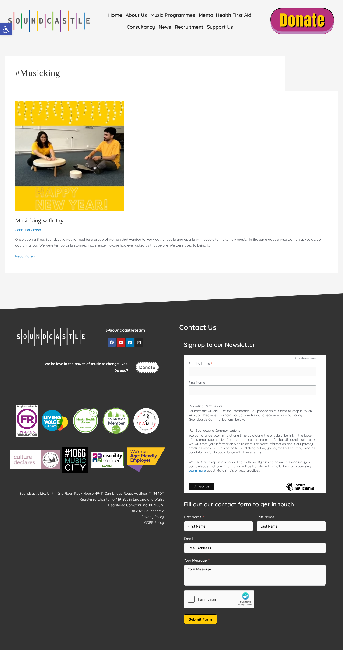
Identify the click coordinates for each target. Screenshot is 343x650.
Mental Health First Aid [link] (225, 15)
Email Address (200, 363)
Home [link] (115, 15)
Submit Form (200, 619)
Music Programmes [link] (172, 15)
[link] (6, 29)
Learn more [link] (197, 470)
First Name (197, 382)
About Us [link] (136, 15)
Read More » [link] (25, 256)
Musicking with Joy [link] (39, 220)
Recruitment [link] (189, 27)
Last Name (265, 517)
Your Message (195, 560)
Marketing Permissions (206, 406)
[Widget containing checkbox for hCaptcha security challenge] (219, 599)
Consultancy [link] (141, 27)
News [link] (165, 27)
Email (188, 538)
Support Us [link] (220, 27)
